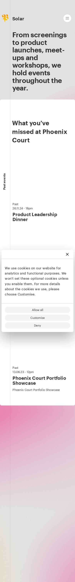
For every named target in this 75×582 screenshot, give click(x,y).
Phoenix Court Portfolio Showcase (39, 380)
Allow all (37, 310)
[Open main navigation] (67, 18)
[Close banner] (67, 254)
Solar (18, 18)
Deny (37, 325)
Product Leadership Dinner (34, 216)
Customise (37, 317)
